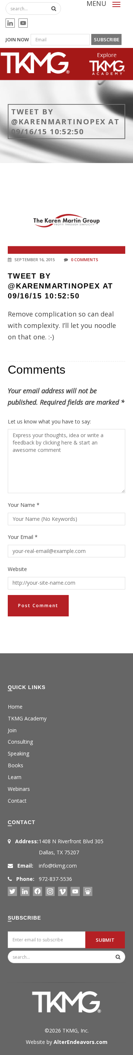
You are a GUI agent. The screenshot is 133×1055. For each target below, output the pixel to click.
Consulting (20, 741)
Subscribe (106, 39)
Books (15, 765)
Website (17, 569)
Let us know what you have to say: (49, 421)
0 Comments (84, 259)
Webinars (19, 788)
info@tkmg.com (58, 865)
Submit (105, 940)
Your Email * (23, 536)
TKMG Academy (27, 718)
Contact (17, 800)
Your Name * (24, 504)
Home (15, 706)
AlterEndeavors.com (81, 1041)
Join (12, 730)
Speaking (18, 753)
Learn (14, 777)
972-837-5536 (55, 878)
